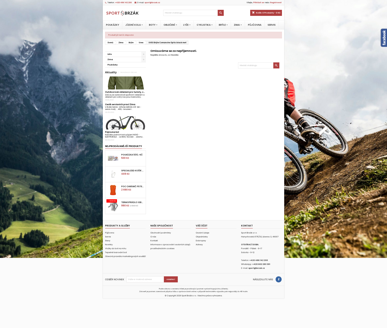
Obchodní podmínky (160, 232)
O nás (153, 236)
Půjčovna (109, 232)
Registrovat (276, 2)
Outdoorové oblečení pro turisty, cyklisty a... (129, 92)
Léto (109, 54)
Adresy (199, 244)
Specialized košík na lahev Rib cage (133, 170)
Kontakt (154, 240)
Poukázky (112, 64)
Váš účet (201, 225)
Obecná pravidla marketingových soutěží (125, 256)
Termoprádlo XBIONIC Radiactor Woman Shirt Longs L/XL (133, 202)
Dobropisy (201, 240)
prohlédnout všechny (128, 72)
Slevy (107, 240)
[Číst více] (143, 97)
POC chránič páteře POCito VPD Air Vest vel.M (133, 186)
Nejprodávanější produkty (123, 146)
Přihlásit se (258, 2)
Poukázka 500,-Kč (132, 154)
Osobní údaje (202, 232)
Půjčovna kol (112, 132)
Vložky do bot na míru (115, 248)
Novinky (109, 244)
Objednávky (202, 236)
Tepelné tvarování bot (116, 252)
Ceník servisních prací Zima (120, 104)
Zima (110, 59)
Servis (108, 236)
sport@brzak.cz (152, 2)
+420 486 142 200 (123, 2)
